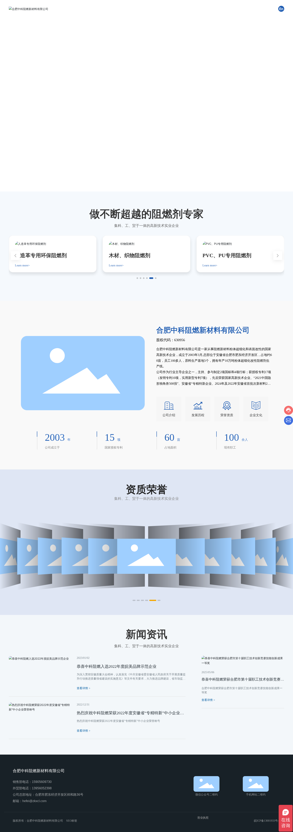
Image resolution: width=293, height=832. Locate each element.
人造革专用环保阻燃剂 (41, 255)
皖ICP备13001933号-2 (267, 820)
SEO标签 (71, 820)
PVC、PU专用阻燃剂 (227, 255)
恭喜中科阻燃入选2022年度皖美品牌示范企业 (116, 666)
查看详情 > (208, 700)
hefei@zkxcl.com (34, 801)
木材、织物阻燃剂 (129, 255)
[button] (25, 180)
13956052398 (42, 788)
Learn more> (22, 265)
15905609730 (42, 782)
